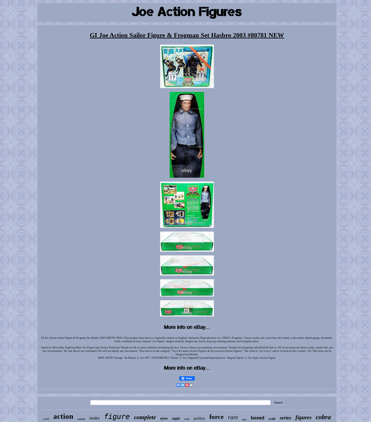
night (176, 418)
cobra (323, 416)
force (216, 416)
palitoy (199, 418)
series (285, 417)
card (46, 418)
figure (117, 416)
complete (145, 417)
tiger (244, 419)
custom (81, 418)
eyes (164, 418)
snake (94, 417)
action (63, 416)
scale (272, 418)
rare (233, 417)
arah (186, 418)
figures (303, 417)
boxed (257, 417)
